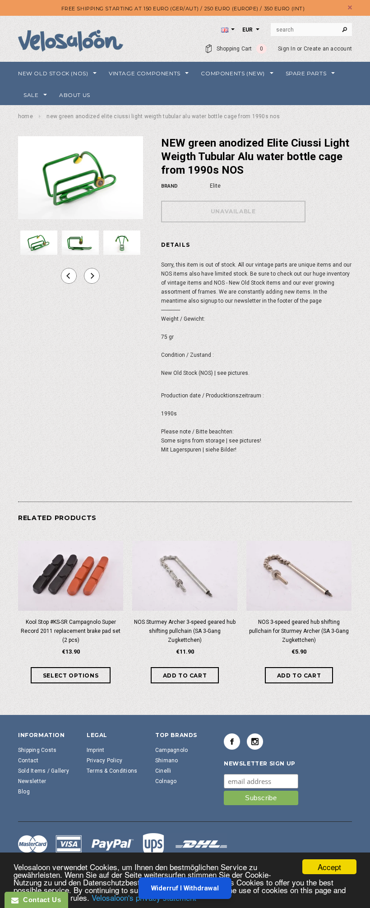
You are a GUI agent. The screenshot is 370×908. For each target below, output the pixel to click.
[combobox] (311, 30)
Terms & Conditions (112, 771)
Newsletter (32, 781)
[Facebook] (232, 741)
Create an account (328, 49)
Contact (28, 760)
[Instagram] (255, 741)
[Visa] (122, 845)
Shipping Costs (37, 750)
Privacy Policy (104, 760)
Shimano (166, 760)
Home (25, 116)
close (350, 7)
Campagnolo (171, 750)
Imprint (96, 750)
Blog (24, 791)
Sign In (287, 49)
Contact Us (39, 899)
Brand (169, 186)
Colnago (166, 781)
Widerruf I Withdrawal (185, 888)
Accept (329, 866)
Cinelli (163, 771)
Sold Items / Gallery (43, 771)
